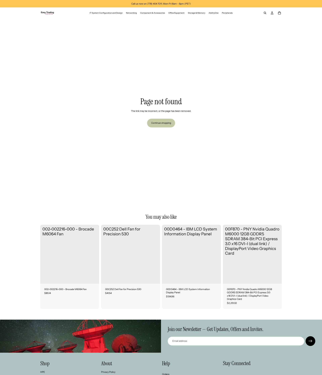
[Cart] (279, 13)
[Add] (94, 278)
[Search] (265, 13)
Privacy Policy (108, 371)
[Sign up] (310, 341)
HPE (42, 371)
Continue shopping (161, 122)
